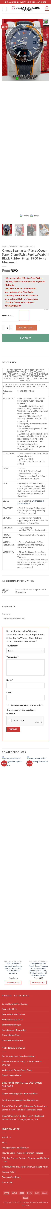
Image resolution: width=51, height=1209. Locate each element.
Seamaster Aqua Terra (12, 1019)
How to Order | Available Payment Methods (22, 1152)
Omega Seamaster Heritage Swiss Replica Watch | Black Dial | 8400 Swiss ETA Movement (13, 968)
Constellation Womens (12, 1040)
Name (9, 680)
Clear (46, 310)
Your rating (12, 646)
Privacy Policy (8, 1171)
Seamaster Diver (9, 1009)
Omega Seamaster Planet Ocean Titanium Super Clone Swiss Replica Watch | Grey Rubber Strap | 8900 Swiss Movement (38, 969)
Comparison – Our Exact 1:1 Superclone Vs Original (22, 1063)
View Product (13, 982)
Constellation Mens (11, 1035)
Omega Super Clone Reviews (15, 1147)
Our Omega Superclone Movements (18, 1056)
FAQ (4, 1142)
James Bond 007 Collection (14, 1003)
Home (4, 246)
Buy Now (25, 338)
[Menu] (4, 9)
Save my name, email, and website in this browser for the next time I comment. (24, 709)
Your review (12, 657)
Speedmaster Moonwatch (14, 1030)
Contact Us (7, 1182)
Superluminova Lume (11, 1075)
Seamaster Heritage (11, 1024)
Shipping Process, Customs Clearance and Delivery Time (25, 1160)
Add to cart (26, 327)
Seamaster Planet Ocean (13, 1014)
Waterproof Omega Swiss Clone (17, 1070)
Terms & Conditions (11, 1177)
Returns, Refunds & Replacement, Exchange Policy (25, 1166)
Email (9, 692)
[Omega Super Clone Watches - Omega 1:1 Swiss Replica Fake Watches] (25, 8)
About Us (6, 1137)
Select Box (8, 316)
